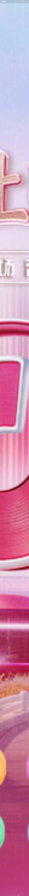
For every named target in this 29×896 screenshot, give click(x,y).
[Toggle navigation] (25, 1)
